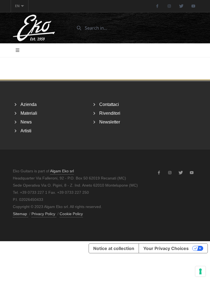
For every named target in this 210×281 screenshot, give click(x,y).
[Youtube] (193, 6)
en (17, 6)
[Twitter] (181, 6)
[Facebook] (157, 6)
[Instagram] (169, 6)
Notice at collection (113, 248)
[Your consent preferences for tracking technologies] (200, 271)
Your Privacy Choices (166, 248)
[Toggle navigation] (17, 50)
